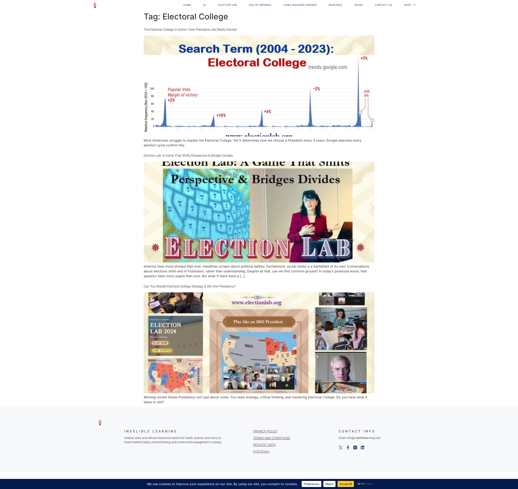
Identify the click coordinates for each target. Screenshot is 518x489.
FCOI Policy (261, 451)
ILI (204, 5)
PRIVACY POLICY (265, 431)
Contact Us (383, 5)
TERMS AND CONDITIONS (271, 438)
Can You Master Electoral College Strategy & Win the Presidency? (190, 286)
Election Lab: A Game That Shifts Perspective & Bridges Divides (188, 155)
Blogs (359, 5)
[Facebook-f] (348, 447)
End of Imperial (260, 5)
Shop (407, 5)
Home (187, 5)
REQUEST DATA (264, 445)
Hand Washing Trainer (300, 5)
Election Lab (227, 5)
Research (336, 5)
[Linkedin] (362, 447)
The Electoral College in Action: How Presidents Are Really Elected (190, 29)
